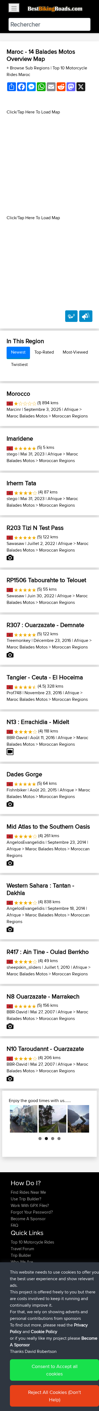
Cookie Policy (44, 1331)
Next (80, 1118)
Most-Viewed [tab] (75, 352)
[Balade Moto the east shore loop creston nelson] (23, 1119)
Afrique (71, 409)
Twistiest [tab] (19, 364)
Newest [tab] (18, 352)
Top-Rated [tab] (44, 352)
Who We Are (22, 1262)
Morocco (18, 393)
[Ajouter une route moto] (71, 316)
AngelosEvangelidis (26, 842)
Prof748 (14, 693)
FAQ (14, 1225)
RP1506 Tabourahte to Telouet (46, 580)
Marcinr (14, 409)
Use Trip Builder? (26, 1199)
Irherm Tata (21, 483)
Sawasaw (15, 543)
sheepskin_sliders (24, 967)
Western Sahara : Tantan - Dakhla (40, 889)
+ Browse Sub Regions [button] (29, 68)
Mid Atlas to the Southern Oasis (48, 826)
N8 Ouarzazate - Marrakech (43, 996)
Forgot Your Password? (32, 1212)
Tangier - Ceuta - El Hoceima (45, 677)
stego (12, 454)
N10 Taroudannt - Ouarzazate (45, 1048)
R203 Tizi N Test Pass (35, 527)
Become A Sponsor (28, 1219)
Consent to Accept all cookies (55, 1370)
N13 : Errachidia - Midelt (38, 721)
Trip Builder (21, 1255)
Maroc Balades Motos (27, 416)
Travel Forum (22, 1249)
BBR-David (17, 737)
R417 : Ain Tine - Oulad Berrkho (48, 951)
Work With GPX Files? (30, 1205)
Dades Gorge (24, 774)
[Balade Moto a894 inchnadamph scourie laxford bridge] (52, 1119)
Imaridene (20, 438)
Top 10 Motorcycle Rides (32, 1242)
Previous (18, 1118)
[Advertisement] (49, 165)
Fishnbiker (17, 790)
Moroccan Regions (70, 416)
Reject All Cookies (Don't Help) (54, 1396)
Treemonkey (19, 640)
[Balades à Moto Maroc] (10, 403)
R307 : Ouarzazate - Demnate (45, 624)
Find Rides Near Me (28, 1192)
